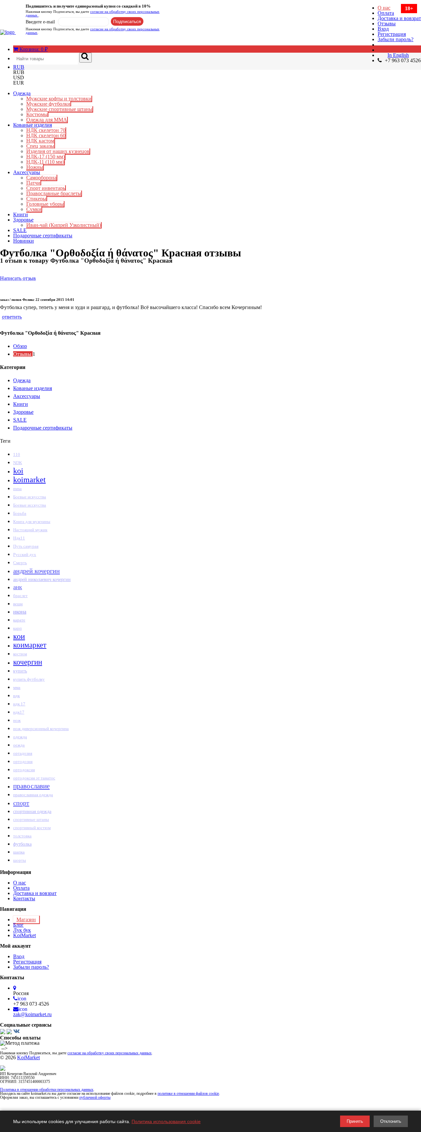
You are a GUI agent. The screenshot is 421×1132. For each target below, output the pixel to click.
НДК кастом (40, 141)
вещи (18, 603)
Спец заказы (40, 146)
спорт (21, 802)
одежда (20, 736)
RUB (18, 67)
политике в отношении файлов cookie (188, 1093)
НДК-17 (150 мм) (45, 156)
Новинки (23, 241)
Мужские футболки (48, 104)
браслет (20, 595)
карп (17, 628)
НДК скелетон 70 (45, 130)
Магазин (26, 919)
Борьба (19, 513)
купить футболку (29, 679)
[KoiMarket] (8, 32)
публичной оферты (95, 1097)
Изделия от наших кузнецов (57, 151)
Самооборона (41, 177)
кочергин (27, 662)
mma (17, 488)
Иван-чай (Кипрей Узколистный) (63, 225)
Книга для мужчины (31, 521)
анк (17, 587)
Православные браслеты (53, 193)
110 (16, 454)
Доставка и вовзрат (399, 18)
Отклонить (390, 1121)
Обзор (20, 346)
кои (19, 636)
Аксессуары (26, 172)
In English (398, 55)
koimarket (29, 479)
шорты (19, 860)
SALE (20, 230)
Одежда (22, 93)
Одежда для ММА (46, 119)
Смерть (20, 563)
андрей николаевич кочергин (42, 579)
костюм (20, 654)
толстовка (22, 835)
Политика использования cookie (166, 1121)
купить (20, 671)
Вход (383, 29)
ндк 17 (19, 703)
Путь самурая (25, 546)
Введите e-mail (40, 21)
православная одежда (33, 794)
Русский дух (24, 554)
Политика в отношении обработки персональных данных (46, 1089)
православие (31, 786)
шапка (19, 852)
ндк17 (18, 712)
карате (19, 620)
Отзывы (387, 23)
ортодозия (23, 761)
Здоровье (23, 220)
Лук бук (22, 930)
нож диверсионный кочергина (41, 728)
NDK (17, 462)
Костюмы (37, 114)
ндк (16, 695)
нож (17, 720)
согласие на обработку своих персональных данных (93, 13)
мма (16, 687)
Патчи (33, 183)
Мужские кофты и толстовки (58, 98)
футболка (22, 844)
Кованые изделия (32, 125)
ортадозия (22, 753)
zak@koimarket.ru (32, 1014)
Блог (18, 925)
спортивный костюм (32, 828)
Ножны (34, 167)
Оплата (386, 13)
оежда (19, 745)
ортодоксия (24, 769)
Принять (355, 1121)
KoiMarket (24, 935)
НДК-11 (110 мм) (45, 162)
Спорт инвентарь (45, 188)
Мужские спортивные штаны (59, 109)
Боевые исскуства (29, 505)
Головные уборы (45, 204)
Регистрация (392, 34)
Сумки (33, 209)
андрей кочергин (36, 570)
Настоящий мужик (30, 530)
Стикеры (36, 198)
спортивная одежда (32, 811)
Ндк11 (19, 538)
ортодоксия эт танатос (34, 778)
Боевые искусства (29, 497)
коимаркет (29, 645)
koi (18, 470)
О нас (384, 8)
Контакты (24, 898)
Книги (20, 214)
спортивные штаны (31, 819)
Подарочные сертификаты (42, 235)
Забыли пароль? (395, 39)
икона (19, 612)
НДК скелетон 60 (45, 135)
